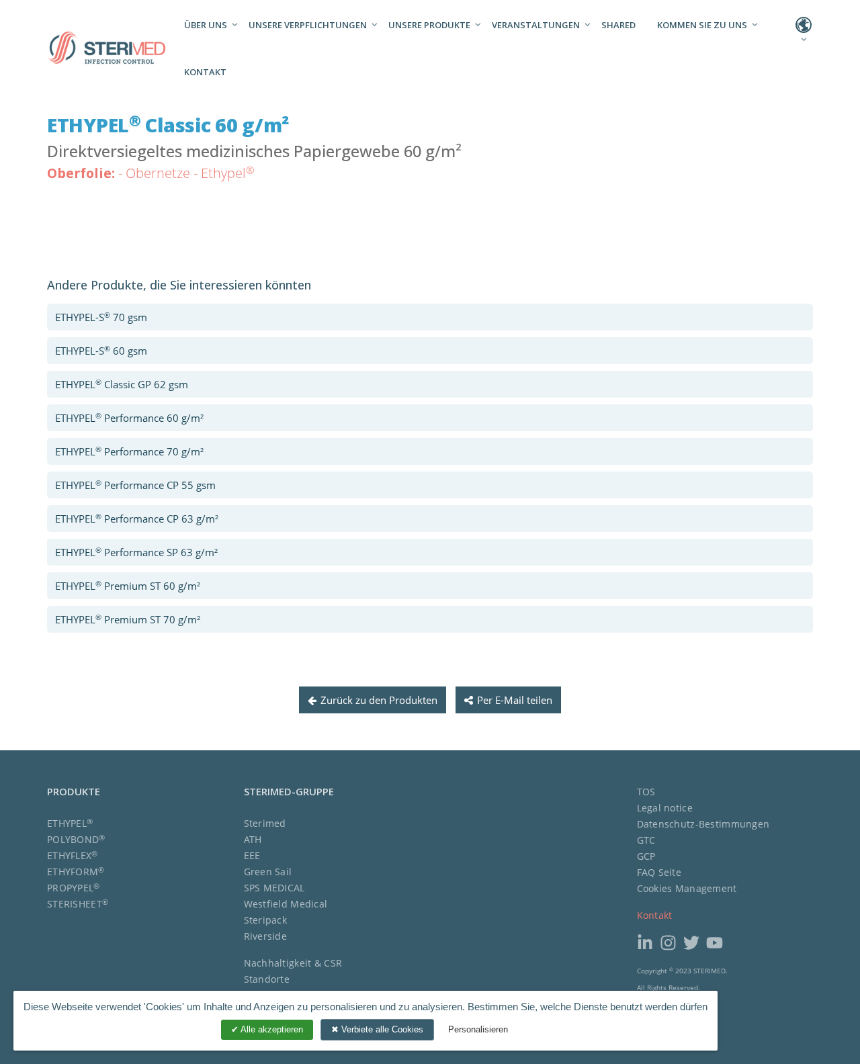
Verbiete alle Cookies (381, 1029)
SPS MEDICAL (274, 887)
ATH (253, 839)
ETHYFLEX (72, 855)
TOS (646, 791)
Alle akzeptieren (271, 1029)
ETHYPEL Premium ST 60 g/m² (127, 585)
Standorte (267, 979)
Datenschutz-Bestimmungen (703, 823)
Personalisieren (478, 1029)
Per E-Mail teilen (514, 700)
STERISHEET (77, 903)
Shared (618, 25)
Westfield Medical (286, 903)
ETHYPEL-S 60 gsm (101, 350)
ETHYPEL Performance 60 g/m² (129, 417)
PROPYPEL (73, 887)
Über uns (205, 25)
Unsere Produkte (429, 25)
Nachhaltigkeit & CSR (293, 963)
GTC (646, 840)
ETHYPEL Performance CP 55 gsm (135, 485)
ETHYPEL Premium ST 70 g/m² (127, 619)
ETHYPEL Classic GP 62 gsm (121, 384)
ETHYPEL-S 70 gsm (101, 317)
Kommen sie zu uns (702, 25)
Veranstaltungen (536, 25)
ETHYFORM (76, 871)
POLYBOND (76, 839)
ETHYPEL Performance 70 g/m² (129, 451)
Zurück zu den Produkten (378, 700)
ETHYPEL (70, 823)
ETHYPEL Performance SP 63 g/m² (136, 552)
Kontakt (205, 72)
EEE (252, 855)
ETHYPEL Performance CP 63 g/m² (136, 518)
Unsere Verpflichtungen (308, 25)
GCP (646, 856)
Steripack (266, 920)
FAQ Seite (659, 872)
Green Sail (268, 871)
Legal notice (665, 807)
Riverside (266, 936)
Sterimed (265, 823)
